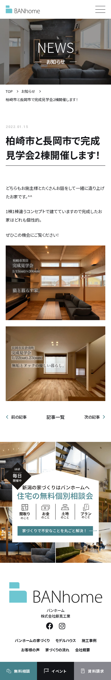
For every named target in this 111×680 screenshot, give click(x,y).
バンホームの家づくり (32, 640)
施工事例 (89, 640)
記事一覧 (55, 417)
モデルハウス (65, 640)
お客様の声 (30, 649)
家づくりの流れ (57, 649)
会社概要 (82, 649)
